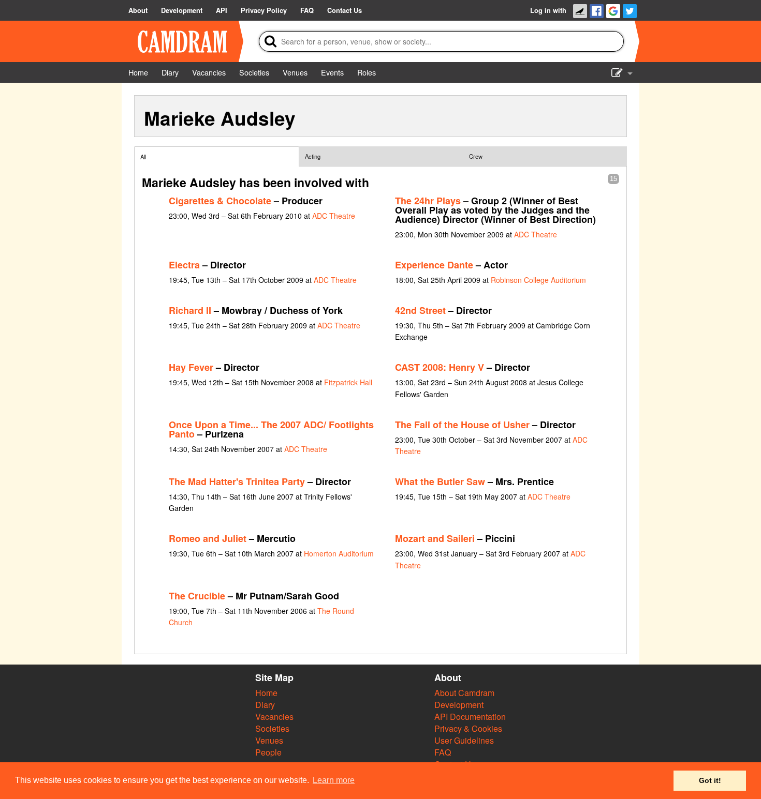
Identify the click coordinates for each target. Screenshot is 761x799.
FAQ (442, 752)
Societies (272, 728)
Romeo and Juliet (207, 538)
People (268, 752)
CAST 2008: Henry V (439, 367)
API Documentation (470, 716)
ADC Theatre (333, 215)
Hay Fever (191, 367)
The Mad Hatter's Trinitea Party (237, 481)
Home (266, 693)
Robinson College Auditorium (538, 280)
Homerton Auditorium (339, 553)
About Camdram (464, 693)
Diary (265, 705)
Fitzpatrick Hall (348, 382)
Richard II (190, 310)
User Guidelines (464, 740)
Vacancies (274, 716)
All (143, 157)
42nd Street (420, 310)
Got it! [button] (710, 780)
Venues (269, 740)
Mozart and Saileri (435, 538)
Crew (475, 156)
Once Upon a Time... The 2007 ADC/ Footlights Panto (271, 429)
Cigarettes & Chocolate (220, 200)
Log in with (548, 10)
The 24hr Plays (428, 200)
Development (459, 705)
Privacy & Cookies (468, 728)
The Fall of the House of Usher (462, 424)
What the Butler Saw (440, 481)
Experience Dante (434, 265)
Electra (184, 265)
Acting (312, 156)
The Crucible (197, 595)
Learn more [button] (334, 780)
